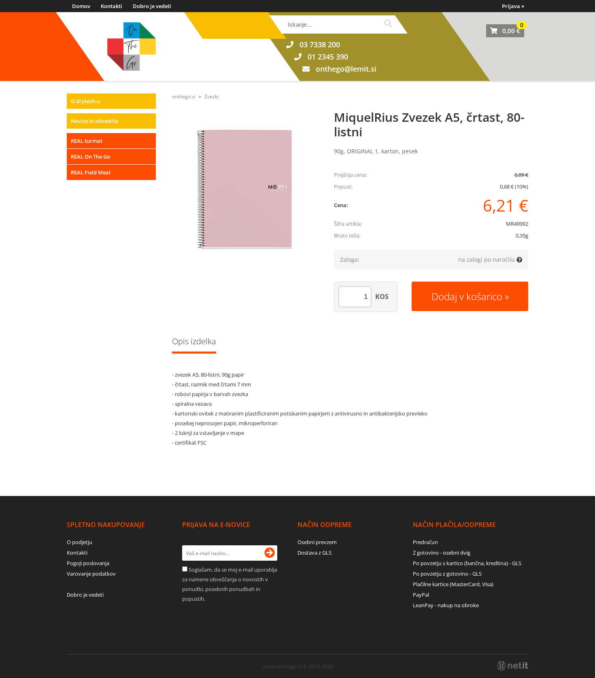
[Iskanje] (388, 24)
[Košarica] (505, 30)
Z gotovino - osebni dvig (441, 552)
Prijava (513, 6)
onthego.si (184, 96)
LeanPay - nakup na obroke (446, 605)
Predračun (425, 542)
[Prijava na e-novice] (269, 553)
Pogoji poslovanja (88, 563)
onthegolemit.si (346, 69)
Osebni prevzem (317, 542)
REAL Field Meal (90, 172)
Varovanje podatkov (91, 573)
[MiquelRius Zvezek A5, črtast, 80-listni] (245, 189)
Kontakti (111, 6)
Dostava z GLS (315, 552)
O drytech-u (85, 101)
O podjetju (79, 542)
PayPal (421, 594)
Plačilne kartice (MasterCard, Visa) (453, 584)
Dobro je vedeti (152, 6)
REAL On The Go (90, 156)
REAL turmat (86, 140)
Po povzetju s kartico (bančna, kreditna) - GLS (467, 563)
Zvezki (211, 96)
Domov (81, 6)
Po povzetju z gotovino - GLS (447, 573)
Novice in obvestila (94, 121)
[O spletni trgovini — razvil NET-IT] (512, 666)
